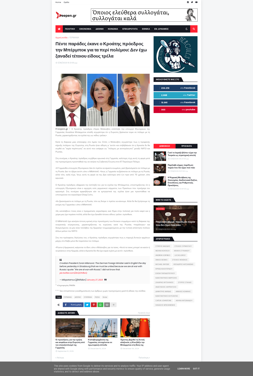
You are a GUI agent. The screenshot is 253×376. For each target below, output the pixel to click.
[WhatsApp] (100, 304)
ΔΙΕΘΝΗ (78, 297)
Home (58, 2)
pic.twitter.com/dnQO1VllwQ (73, 272)
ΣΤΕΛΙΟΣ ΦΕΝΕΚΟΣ (179, 260)
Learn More (183, 369)
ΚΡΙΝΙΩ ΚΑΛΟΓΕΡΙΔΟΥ (163, 269)
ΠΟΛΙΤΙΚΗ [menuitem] (70, 28)
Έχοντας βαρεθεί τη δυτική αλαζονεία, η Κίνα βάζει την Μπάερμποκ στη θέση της (132, 342)
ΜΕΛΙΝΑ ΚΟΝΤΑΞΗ (162, 251)
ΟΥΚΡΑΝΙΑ (88, 297)
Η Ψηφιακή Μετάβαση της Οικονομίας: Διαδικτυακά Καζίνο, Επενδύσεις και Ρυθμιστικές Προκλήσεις (182, 181)
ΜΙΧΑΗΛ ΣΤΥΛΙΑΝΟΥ (181, 251)
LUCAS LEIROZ (180, 255)
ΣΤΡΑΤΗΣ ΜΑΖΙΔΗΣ (162, 246)
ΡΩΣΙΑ (97, 297)
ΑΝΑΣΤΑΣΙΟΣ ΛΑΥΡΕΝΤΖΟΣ (165, 287)
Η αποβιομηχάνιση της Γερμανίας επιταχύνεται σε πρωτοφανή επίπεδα (100, 342)
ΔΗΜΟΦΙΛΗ (164, 146)
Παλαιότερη (143, 357)
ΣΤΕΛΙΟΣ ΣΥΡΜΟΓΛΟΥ (183, 246)
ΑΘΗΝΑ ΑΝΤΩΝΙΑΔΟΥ (184, 300)
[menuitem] (59, 29)
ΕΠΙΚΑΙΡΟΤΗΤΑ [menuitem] (130, 28)
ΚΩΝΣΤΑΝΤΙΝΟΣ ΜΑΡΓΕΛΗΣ (166, 278)
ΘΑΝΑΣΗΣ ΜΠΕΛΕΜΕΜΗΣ (165, 305)
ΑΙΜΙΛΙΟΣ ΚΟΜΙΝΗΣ (183, 291)
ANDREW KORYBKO (162, 255)
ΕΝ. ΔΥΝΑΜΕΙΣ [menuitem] (161, 28)
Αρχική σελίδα (61, 37)
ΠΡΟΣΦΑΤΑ (186, 146)
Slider (105, 297)
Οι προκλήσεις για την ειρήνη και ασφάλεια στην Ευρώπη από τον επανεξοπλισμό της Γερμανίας (70, 343)
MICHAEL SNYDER (162, 264)
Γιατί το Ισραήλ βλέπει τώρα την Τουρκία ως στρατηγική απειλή (182, 154)
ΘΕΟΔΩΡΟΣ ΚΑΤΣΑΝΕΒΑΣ (183, 264)
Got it (196, 369)
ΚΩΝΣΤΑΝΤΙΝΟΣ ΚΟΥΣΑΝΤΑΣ (166, 296)
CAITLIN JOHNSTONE (163, 300)
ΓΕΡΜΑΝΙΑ (74, 37)
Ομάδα (66, 2)
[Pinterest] (94, 304)
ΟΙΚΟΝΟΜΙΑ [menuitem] (85, 28)
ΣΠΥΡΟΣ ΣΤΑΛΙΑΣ (185, 282)
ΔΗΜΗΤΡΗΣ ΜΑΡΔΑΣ (163, 291)
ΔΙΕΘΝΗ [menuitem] (100, 28)
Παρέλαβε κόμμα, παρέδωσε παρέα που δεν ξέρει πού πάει (181, 166)
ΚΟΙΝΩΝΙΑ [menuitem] (113, 28)
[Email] (107, 304)
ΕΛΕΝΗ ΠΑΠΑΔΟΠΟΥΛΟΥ (165, 273)
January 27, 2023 (95, 279)
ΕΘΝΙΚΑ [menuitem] (146, 28)
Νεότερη (60, 357)
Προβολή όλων (144, 313)
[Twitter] (87, 304)
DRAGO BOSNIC (161, 260)
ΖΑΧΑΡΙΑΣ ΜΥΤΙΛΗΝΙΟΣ (164, 282)
